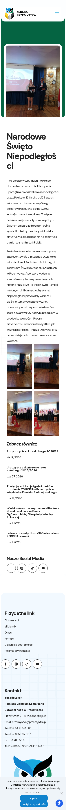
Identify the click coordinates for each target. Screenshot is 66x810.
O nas (8, 632)
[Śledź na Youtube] (43, 568)
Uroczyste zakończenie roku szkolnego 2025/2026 (26, 469)
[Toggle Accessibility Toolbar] (59, 803)
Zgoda (34, 798)
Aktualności (12, 620)
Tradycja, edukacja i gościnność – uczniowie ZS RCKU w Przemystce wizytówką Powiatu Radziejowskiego (32, 489)
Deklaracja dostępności (19, 645)
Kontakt (9, 639)
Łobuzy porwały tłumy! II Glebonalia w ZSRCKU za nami (33, 534)
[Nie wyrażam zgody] (61, 793)
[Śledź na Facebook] (11, 568)
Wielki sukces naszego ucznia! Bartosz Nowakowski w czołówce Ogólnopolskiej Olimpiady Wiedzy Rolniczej (33, 512)
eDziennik (10, 626)
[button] (19, 366)
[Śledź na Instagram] (21, 568)
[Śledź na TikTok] (32, 568)
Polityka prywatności (17, 651)
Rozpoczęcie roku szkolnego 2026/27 (32, 451)
